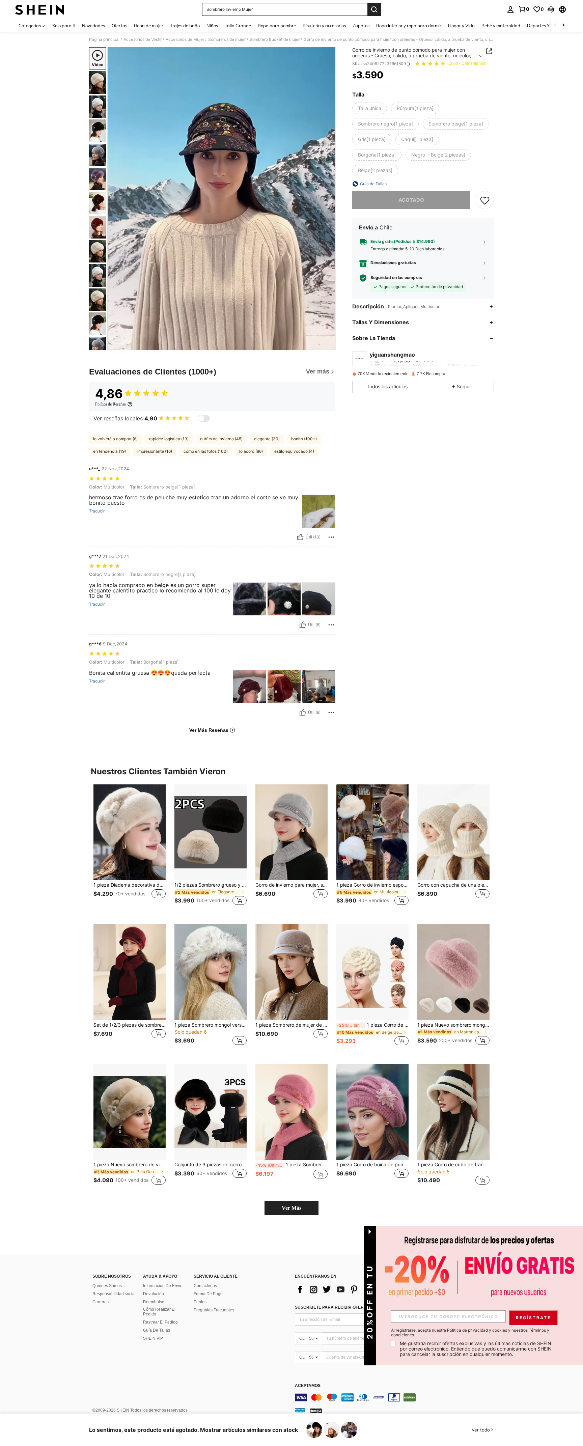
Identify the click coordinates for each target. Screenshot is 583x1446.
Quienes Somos (107, 1285)
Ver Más (291, 1208)
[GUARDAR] (485, 200)
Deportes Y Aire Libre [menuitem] (548, 25)
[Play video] (222, 199)
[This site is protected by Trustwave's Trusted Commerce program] (300, 1410)
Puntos (200, 1302)
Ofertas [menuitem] (119, 25)
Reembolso (153, 1302)
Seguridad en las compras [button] (396, 277)
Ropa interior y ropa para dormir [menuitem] (408, 25)
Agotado (411, 200)
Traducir (97, 511)
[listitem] (129, 849)
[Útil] (300, 537)
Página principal (104, 39)
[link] (523, 9)
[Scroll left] (555, 25)
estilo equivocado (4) (294, 451)
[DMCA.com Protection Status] (316, 1410)
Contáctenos (205, 1285)
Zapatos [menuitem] (361, 25)
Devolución (153, 1293)
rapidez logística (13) (169, 438)
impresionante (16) (154, 451)
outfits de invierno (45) (221, 438)
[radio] (369, 108)
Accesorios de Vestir (142, 39)
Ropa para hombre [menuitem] (277, 25)
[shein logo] (39, 9)
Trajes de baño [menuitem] (185, 25)
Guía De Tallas (156, 1330)
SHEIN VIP (153, 1338)
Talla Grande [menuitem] (238, 25)
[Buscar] (374, 9)
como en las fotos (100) (206, 451)
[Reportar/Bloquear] (331, 537)
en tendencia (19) (109, 451)
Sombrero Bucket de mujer (275, 39)
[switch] (204, 418)
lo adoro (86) (251, 451)
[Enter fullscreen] (328, 344)
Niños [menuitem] (212, 25)
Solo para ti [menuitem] (63, 25)
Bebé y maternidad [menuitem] (500, 25)
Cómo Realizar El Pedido (159, 1311)
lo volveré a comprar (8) (115, 438)
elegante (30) (267, 438)
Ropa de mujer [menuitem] (148, 25)
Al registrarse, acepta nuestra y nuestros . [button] (470, 1332)
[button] (551, 9)
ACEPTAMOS (308, 1386)
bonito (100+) (304, 438)
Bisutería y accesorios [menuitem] (324, 25)
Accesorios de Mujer (185, 39)
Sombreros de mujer (227, 39)
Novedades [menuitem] (93, 25)
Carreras (100, 1302)
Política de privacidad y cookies (477, 1330)
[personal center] (510, 9)
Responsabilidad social (114, 1293)
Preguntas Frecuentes (214, 1310)
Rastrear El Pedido (160, 1322)
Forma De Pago (208, 1293)
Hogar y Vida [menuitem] (461, 25)
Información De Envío (163, 1285)
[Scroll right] (563, 25)
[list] (349, 1289)
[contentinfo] (396, 1397)
